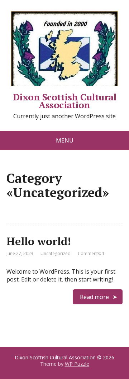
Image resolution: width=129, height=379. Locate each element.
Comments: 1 (91, 253)
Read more (94, 297)
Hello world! (38, 241)
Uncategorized (55, 253)
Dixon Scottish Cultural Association (64, 100)
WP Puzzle (77, 363)
